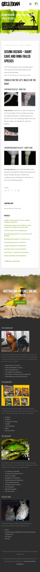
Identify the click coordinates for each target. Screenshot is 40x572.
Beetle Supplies (10, 489)
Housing (8, 536)
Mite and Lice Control (12, 365)
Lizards (7, 417)
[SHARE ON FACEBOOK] (8, 190)
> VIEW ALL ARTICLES (12, 261)
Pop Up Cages (10, 476)
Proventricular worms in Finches (15, 242)
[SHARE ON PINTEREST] (15, 190)
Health (7, 424)
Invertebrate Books (12, 482)
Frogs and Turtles (11, 422)
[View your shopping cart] (36, 4)
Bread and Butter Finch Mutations (15, 255)
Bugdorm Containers (12, 478)
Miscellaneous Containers (14, 480)
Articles (28, 45)
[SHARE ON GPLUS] (12, 190)
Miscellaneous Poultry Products (16, 376)
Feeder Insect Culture (13, 484)
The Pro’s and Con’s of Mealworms (15, 230)
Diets (7, 530)
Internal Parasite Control (13, 367)
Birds (7, 428)
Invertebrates (10, 426)
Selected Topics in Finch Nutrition (15, 249)
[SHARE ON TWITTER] (5, 190)
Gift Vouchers (9, 430)
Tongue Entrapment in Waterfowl (15, 245)
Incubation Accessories (13, 372)
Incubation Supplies (12, 471)
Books (7, 539)
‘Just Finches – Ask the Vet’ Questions (16, 252)
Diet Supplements (11, 370)
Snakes (7, 419)
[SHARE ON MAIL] (18, 190)
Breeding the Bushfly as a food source (17, 239)
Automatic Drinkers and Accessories (18, 374)
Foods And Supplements (14, 473)
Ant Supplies (9, 487)
